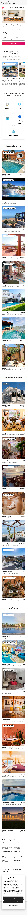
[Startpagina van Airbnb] (3, 7)
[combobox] (13, 34)
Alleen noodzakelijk (13, 901)
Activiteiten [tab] (18, 843)
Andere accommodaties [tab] (7, 843)
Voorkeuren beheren (13, 905)
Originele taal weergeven (9, 3)
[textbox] (7, 39)
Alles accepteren (13, 898)
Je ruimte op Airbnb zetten (17, 7)
